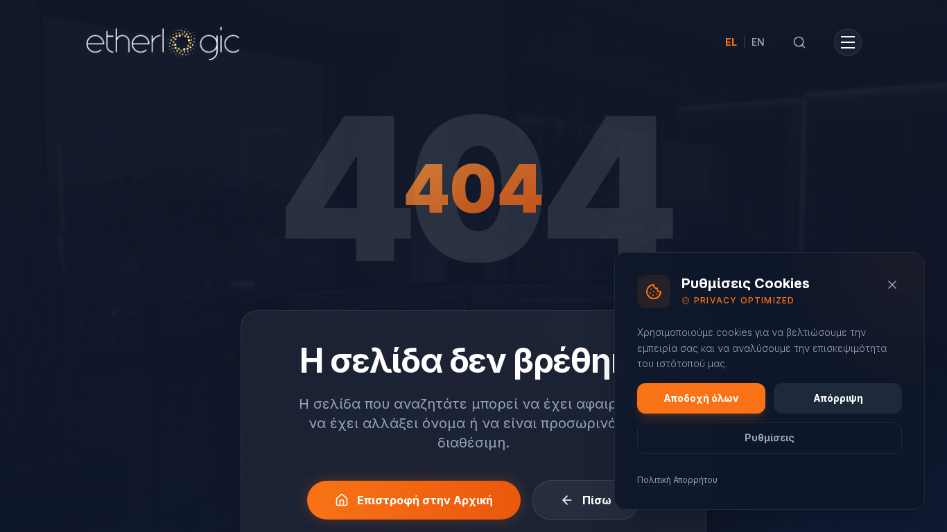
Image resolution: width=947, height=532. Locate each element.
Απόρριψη (838, 398)
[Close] (892, 284)
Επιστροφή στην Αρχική (425, 500)
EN (758, 42)
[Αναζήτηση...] (799, 42)
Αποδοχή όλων (701, 398)
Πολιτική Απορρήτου (677, 480)
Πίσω (596, 500)
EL (731, 42)
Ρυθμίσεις (769, 437)
